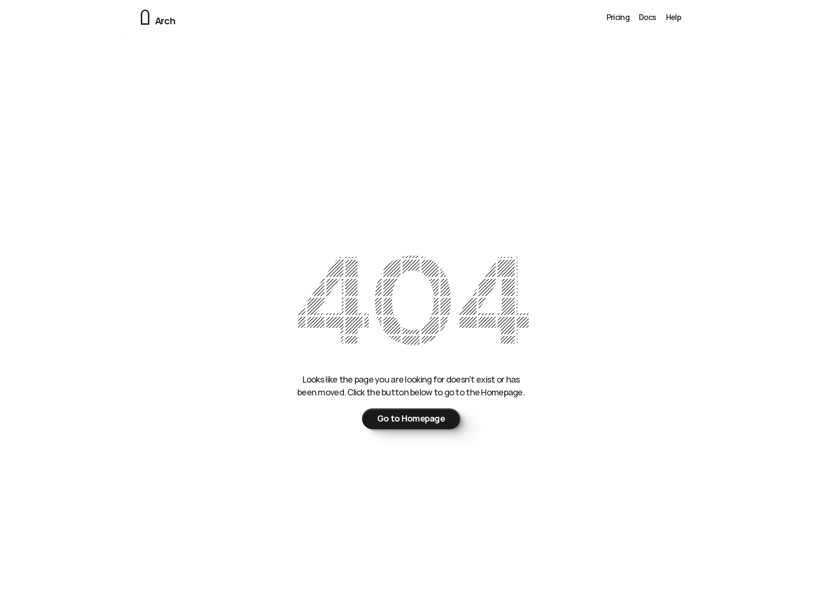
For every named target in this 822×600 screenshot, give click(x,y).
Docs (647, 17)
